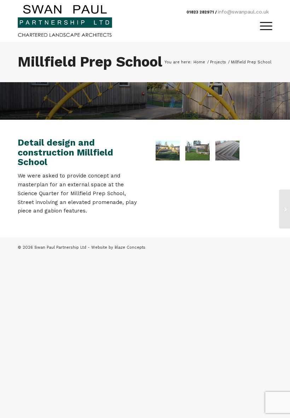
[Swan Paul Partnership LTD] (65, 21)
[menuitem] (262, 26)
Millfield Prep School (90, 61)
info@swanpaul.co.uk (243, 12)
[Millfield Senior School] (284, 209)
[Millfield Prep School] (168, 150)
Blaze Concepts (130, 247)
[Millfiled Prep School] (197, 150)
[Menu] (262, 26)
